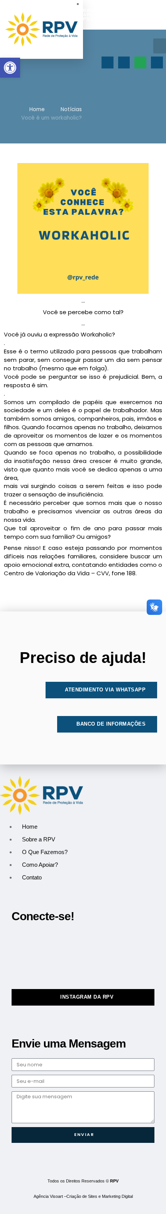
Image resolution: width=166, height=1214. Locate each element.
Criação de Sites (81, 1196)
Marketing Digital (117, 1196)
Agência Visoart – (50, 1196)
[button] (159, 45)
